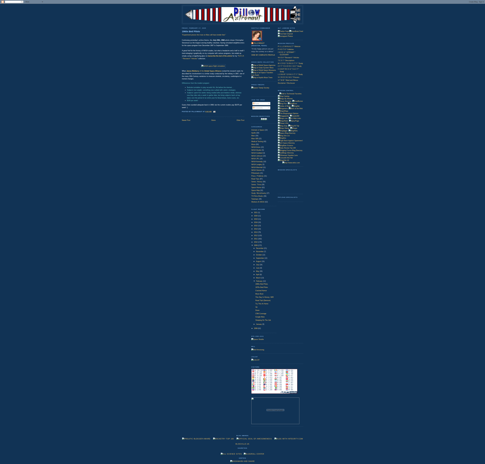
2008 (256, 328)
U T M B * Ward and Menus (288, 80)
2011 (256, 239)
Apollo (253, 133)
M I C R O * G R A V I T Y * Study (290, 63)
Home (213, 120)
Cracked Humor (261, 291)
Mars (253, 136)
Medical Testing (257, 141)
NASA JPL (255, 159)
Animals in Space (257, 130)
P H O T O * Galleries (286, 49)
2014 (256, 229)
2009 (256, 245)
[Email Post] (214, 111)
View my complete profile (263, 55)
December (260, 248)
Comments (258, 108)
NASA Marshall (256, 167)
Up (256, 307)
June (258, 268)
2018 (256, 222)
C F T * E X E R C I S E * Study (290, 66)
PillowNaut (259, 43)
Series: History (256, 182)
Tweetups (254, 199)
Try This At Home (261, 304)
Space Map (255, 190)
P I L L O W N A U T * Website (289, 46)
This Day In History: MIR (264, 297)
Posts (256, 104)
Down (257, 310)
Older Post (240, 120)
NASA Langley (256, 164)
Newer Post (186, 120)
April (258, 274)
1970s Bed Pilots (261, 287)
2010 (256, 242)
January (259, 324)
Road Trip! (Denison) (262, 300)
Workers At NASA (257, 202)
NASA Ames (255, 147)
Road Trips (255, 179)
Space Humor (256, 187)
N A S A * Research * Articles (288, 58)
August (259, 261)
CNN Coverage (260, 314)
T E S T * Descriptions (286, 60)
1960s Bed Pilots (191, 31)
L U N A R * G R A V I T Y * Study (290, 74)
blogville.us (242, 444)
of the (204, 71)
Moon (253, 144)
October (259, 255)
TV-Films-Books (257, 196)
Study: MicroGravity (258, 193)
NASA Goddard (256, 153)
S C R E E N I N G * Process (288, 77)
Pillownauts (255, 173)
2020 (256, 216)
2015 (256, 226)
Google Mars (260, 317)
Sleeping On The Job (263, 320)
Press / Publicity (257, 176)
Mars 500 (254, 139)
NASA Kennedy (257, 162)
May (258, 271)
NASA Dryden (256, 150)
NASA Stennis (256, 170)
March (258, 278)
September (260, 258)
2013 (256, 232)
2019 (256, 219)
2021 (256, 212)
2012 (256, 235)
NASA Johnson (256, 156)
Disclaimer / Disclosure (286, 83)
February (259, 281)
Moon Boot (259, 294)
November (260, 251)
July (258, 265)
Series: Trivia (256, 184)
